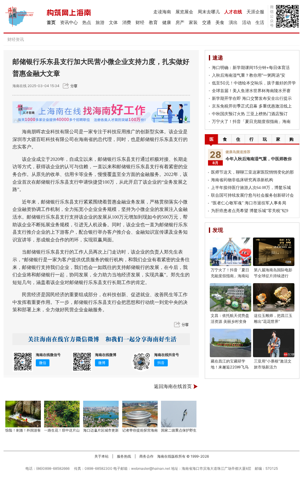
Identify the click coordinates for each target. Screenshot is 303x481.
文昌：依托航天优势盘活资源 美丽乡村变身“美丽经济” (230, 321)
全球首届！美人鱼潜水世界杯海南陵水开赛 (251, 90)
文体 (113, 22)
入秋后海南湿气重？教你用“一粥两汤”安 (248, 75)
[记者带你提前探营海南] (139, 414)
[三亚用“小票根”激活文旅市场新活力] (273, 343)
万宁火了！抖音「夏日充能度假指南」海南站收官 (230, 275)
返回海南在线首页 (173, 386)
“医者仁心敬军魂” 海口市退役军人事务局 (248, 203)
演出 (233, 22)
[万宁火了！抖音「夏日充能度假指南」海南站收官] (230, 252)
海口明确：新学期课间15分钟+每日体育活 (251, 67)
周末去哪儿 (209, 12)
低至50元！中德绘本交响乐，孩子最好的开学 (254, 82)
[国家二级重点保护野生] (179, 414)
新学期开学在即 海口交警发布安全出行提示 (252, 98)
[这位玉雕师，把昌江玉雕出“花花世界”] (273, 297)
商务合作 (146, 456)
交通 (206, 22)
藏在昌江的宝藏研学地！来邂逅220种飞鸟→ (230, 367)
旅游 (100, 22)
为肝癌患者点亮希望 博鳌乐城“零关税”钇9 (249, 211)
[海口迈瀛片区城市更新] (100, 414)
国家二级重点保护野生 (178, 430)
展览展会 (184, 12)
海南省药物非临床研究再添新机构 (242, 180)
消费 (126, 22)
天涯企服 (255, 12)
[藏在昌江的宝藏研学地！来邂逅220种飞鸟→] (230, 343)
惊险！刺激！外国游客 (23, 430)
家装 (193, 22)
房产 (179, 22)
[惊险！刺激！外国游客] (23, 414)
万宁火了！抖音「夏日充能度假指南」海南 (251, 121)
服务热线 (124, 456)
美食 (219, 22)
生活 (259, 22)
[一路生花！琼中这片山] (62, 414)
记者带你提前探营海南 (140, 430)
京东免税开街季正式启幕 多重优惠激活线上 (252, 105)
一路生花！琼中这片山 (62, 430)
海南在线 (19, 86)
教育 (153, 22)
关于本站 (101, 456)
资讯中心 (69, 22)
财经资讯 (15, 39)
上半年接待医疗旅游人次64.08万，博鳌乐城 (251, 187)
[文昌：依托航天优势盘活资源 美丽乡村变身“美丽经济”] (230, 297)
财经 (140, 22)
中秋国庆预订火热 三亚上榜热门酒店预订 (250, 113)
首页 (51, 22)
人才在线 (233, 12)
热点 (86, 22)
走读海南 (162, 12)
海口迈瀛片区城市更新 (101, 430)
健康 (166, 22)
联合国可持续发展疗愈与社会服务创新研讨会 (252, 195)
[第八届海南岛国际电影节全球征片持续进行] (273, 252)
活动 (246, 22)
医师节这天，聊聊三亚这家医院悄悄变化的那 (252, 172)
